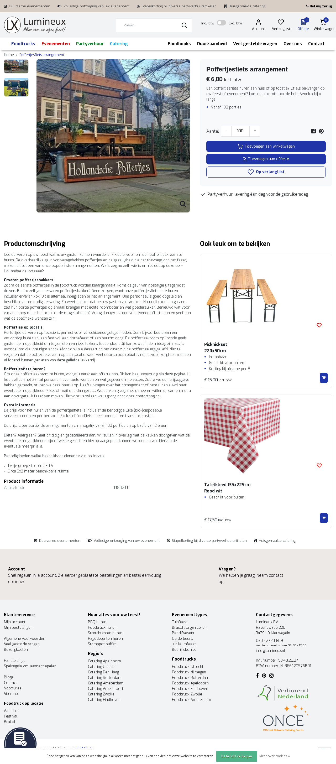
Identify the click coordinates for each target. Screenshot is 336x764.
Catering (119, 43)
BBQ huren (97, 622)
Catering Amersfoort (105, 688)
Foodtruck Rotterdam (190, 677)
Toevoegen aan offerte (268, 159)
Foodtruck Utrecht (187, 666)
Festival (10, 716)
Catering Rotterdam (105, 677)
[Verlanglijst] (281, 23)
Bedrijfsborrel (184, 649)
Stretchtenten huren (105, 633)
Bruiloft (10, 721)
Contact (316, 43)
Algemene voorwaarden (24, 638)
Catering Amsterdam (105, 683)
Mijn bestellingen (18, 627)
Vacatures (13, 688)
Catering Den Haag (103, 672)
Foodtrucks (23, 43)
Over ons (293, 43)
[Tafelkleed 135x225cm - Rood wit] (266, 436)
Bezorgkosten (16, 649)
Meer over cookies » (274, 756)
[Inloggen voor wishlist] (319, 325)
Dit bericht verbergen (236, 756)
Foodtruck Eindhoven (190, 688)
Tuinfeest (180, 622)
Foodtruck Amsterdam (191, 699)
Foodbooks (179, 43)
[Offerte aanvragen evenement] (20, 743)
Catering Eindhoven (104, 699)
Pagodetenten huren (105, 638)
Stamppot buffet (102, 644)
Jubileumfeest (184, 644)
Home (9, 55)
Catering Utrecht (102, 666)
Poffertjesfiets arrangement (41, 55)
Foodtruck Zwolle (187, 694)
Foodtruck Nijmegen (189, 672)
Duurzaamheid (212, 43)
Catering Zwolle (101, 694)
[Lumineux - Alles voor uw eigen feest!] (35, 25)
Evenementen (55, 43)
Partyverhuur (90, 43)
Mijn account (14, 622)
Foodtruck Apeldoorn (190, 683)
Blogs (9, 677)
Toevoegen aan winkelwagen (270, 146)
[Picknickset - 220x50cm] (266, 296)
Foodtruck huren (102, 627)
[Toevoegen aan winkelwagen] (324, 378)
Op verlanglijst (270, 171)
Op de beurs (182, 638)
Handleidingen (16, 660)
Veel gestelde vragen (255, 43)
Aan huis (11, 710)
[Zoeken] (184, 25)
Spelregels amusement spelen (30, 666)
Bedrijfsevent (183, 633)
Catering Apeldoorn (104, 661)
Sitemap (11, 693)
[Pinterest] (321, 131)
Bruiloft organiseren (189, 627)
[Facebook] (313, 131)
